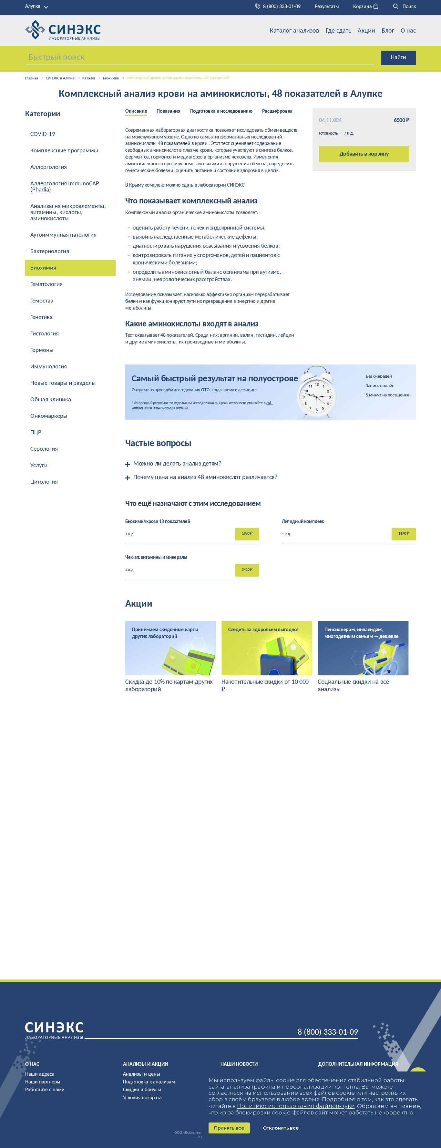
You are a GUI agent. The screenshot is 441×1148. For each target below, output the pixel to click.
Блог (388, 31)
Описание (136, 111)
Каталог (88, 78)
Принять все (229, 1128)
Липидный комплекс (303, 521)
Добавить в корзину (364, 154)
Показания (168, 111)
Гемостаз (41, 301)
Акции (366, 31)
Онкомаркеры (48, 416)
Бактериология (49, 252)
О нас (408, 31)
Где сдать (338, 31)
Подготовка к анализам (149, 1082)
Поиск (408, 6)
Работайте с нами (45, 1089)
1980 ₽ (247, 534)
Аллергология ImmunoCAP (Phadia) (64, 187)
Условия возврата (142, 1098)
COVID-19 (42, 134)
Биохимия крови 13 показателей (157, 521)
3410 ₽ (247, 570)
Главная (31, 78)
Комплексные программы (64, 151)
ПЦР (35, 433)
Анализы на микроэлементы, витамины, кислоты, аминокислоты (68, 212)
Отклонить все (281, 1128)
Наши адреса (40, 1074)
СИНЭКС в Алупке (60, 78)
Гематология (46, 285)
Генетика (41, 317)
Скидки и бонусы (142, 1089)
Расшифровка (277, 111)
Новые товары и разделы (63, 383)
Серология (44, 449)
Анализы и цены (141, 1074)
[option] (141, 112)
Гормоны (42, 350)
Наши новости (239, 1064)
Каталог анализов (294, 31)
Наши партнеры (42, 1082)
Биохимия (111, 78)
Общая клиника (50, 400)
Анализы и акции (145, 1064)
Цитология (44, 482)
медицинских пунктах (171, 408)
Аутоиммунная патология (63, 235)
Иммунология (48, 367)
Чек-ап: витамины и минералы (156, 557)
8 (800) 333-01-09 (282, 6)
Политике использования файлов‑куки (296, 1106)
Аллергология (48, 167)
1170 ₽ (403, 534)
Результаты (327, 6)
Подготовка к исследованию (221, 111)
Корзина (363, 6)
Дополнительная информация (358, 1064)
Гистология (44, 334)
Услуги (38, 466)
